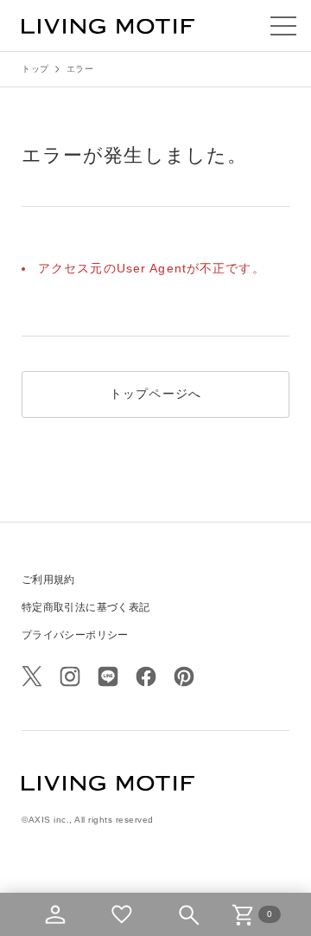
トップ (35, 69)
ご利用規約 (48, 579)
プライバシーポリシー (75, 635)
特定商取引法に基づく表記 (85, 607)
